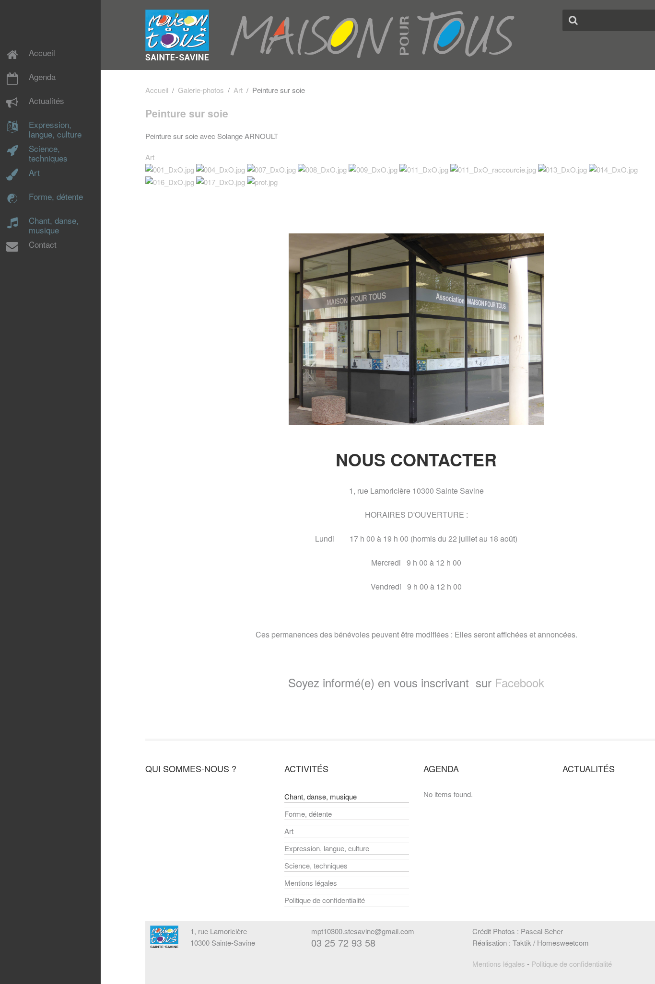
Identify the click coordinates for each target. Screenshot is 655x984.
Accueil (42, 53)
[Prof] (262, 181)
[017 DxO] (220, 181)
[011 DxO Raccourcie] (493, 168)
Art (34, 173)
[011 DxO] (423, 168)
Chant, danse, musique (54, 226)
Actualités (46, 101)
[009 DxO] (373, 168)
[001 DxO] (169, 168)
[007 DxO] (271, 168)
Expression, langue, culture (55, 130)
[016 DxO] (169, 181)
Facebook (519, 682)
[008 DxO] (322, 168)
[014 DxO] (613, 168)
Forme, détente (56, 197)
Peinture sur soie (186, 113)
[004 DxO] (220, 168)
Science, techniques (48, 154)
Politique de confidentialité (324, 900)
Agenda (42, 77)
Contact (43, 245)
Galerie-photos (201, 90)
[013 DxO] (562, 168)
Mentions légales (310, 883)
